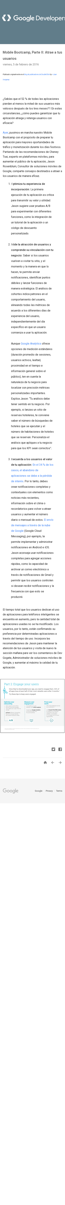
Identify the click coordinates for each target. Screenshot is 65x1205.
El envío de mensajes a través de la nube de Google (32, 525)
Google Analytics (31, 343)
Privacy (49, 791)
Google (39, 791)
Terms (59, 791)
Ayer (5, 132)
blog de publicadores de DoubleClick (37, 74)
